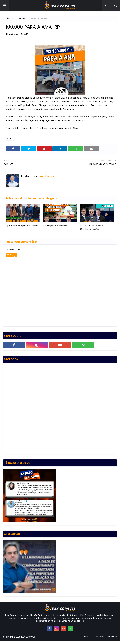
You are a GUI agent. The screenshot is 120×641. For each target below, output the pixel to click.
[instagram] (37, 345)
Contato (112, 637)
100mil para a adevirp (55, 225)
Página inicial (11, 18)
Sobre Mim (99, 637)
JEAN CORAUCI (28, 636)
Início (86, 637)
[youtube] (60, 345)
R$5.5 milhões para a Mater (22, 225)
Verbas (22, 18)
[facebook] (14, 345)
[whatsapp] (83, 345)
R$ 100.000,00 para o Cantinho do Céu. (92, 227)
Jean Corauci (13, 34)
